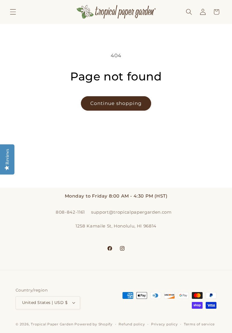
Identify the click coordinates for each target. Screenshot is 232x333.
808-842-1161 (70, 212)
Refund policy (132, 324)
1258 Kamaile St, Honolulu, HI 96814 (116, 226)
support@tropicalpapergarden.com (131, 212)
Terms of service (199, 324)
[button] (13, 12)
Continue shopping (116, 103)
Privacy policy (164, 324)
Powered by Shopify (93, 324)
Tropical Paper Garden (52, 324)
